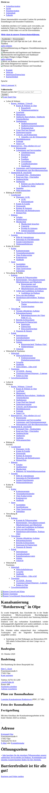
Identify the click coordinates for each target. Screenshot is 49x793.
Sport (13, 262)
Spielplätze (20, 271)
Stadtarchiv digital (28, 186)
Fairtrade (19, 141)
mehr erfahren (6, 46)
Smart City (20, 144)
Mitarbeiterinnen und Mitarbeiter (34, 289)
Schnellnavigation (13, 6)
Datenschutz (26, 326)
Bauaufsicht (26, 108)
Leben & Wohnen (13, 101)
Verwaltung (15, 309)
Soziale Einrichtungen (25, 242)
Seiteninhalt (10, 13)
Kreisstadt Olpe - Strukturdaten (28, 175)
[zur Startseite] (8, 97)
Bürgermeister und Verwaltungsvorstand (29, 285)
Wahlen (19, 342)
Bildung (14, 215)
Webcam (9, 72)
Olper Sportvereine (23, 268)
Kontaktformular (17, 743)
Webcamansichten (23, 190)
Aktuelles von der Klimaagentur (33, 137)
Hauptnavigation (12, 11)
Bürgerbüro (25, 155)
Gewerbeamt (26, 161)
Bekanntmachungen (24, 313)
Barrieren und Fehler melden (12, 776)
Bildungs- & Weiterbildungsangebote (30, 233)
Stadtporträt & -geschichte (21, 173)
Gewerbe (19, 362)
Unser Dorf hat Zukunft (25, 130)
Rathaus (14, 275)
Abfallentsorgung (28, 152)
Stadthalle (20, 260)
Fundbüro (25, 159)
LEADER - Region (24, 371)
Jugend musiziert (27, 231)
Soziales (14, 235)
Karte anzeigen (7, 675)
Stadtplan (19, 188)
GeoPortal (20, 112)
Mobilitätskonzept (23, 139)
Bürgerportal (21, 148)
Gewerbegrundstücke (19, 378)
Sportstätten (20, 264)
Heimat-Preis (21, 213)
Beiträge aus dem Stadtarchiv (32, 184)
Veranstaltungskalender (25, 253)
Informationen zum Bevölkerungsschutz (32, 170)
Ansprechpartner (27, 306)
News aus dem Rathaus (25, 295)
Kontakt (9, 70)
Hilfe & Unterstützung (25, 237)
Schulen (19, 217)
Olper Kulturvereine (24, 255)
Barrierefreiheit (12, 77)
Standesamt (25, 166)
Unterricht (25, 226)
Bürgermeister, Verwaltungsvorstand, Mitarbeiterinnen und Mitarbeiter (30, 281)
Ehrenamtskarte (27, 202)
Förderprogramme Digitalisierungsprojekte (30, 359)
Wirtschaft (15, 353)
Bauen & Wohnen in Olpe (26, 106)
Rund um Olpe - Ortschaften (27, 177)
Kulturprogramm (22, 251)
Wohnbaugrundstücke (29, 110)
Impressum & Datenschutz (26, 322)
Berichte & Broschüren (25, 320)
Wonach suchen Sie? (9, 92)
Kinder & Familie (23, 204)
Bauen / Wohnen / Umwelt (21, 103)
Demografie (21, 206)
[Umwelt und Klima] (13, 591)
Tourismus (15, 369)
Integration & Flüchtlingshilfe (27, 239)
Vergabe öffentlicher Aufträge (28, 311)
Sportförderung (22, 266)
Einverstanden (18, 39)
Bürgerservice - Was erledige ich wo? (26, 146)
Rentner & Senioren (24, 208)
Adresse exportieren (9, 689)
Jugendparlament (23, 338)
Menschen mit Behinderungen (28, 210)
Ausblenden (6, 39)
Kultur (13, 248)
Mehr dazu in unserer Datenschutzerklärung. (20, 34)
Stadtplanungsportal (29, 123)
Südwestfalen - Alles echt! (26, 367)
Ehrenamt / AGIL (23, 197)
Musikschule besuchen (30, 224)
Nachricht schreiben (9, 687)
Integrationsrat (21, 335)
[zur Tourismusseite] (9, 594)
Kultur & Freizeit (13, 246)
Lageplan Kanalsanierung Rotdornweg (16, 699)
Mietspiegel (20, 115)
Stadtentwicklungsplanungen (32, 126)
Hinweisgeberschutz (29, 329)
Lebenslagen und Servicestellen (28, 150)
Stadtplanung (21, 121)
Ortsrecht (19, 349)
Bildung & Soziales (13, 193)
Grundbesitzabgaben (29, 164)
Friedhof (24, 157)
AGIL (23, 199)
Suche (8, 8)
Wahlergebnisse (27, 347)
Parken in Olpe (22, 376)
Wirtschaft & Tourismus (15, 351)
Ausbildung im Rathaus (30, 293)
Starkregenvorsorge (24, 132)
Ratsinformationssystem (25, 340)
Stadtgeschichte (22, 179)
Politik (13, 333)
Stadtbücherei (21, 219)
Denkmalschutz (27, 128)
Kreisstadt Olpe (7, 734)
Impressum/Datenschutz (15, 74)
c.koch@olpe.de (7, 682)
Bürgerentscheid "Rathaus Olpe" (34, 344)
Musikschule (21, 222)
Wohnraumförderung (24, 244)
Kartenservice (21, 257)
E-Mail (4, 743)
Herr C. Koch (6, 669)
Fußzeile (9, 15)
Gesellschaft (16, 195)
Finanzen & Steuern (24, 331)
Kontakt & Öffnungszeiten (26, 277)
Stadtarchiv (20, 181)
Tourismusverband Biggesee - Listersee (31, 373)
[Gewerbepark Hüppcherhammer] (18, 596)
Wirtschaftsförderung (24, 355)
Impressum (25, 324)
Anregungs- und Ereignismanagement (31, 168)
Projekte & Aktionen (29, 228)
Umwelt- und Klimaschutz (26, 135)
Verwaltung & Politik (14, 273)
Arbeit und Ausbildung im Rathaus (30, 291)
